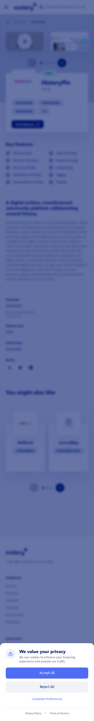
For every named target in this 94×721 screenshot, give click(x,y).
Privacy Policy (33, 713)
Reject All (47, 687)
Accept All (47, 673)
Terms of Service (59, 713)
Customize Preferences (47, 699)
